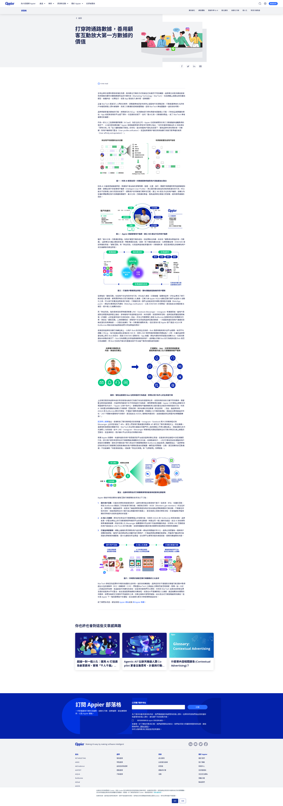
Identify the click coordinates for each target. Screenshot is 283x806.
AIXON (77, 786)
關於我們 (202, 758)
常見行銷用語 (255, 10)
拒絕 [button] (182, 801)
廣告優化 (192, 10)
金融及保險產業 (122, 766)
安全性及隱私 (203, 774)
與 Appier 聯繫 (139, 602)
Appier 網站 (124, 602)
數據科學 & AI (213, 10)
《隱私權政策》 (157, 792)
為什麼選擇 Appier (28, 3)
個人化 (245, 10)
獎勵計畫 (202, 778)
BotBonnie (79, 778)
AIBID (77, 762)
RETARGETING (80, 758)
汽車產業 (120, 774)
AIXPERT (78, 770)
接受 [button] (175, 801)
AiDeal (77, 782)
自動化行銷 (235, 10)
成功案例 (161, 758)
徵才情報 (202, 762)
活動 (160, 774)
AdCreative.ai (79, 766)
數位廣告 (225, 10)
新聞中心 (202, 766)
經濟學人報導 (103, 421)
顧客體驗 (202, 10)
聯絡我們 (273, 4)
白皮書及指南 (163, 762)
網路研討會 (162, 770)
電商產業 (120, 758)
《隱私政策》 (144, 726)
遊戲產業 (120, 770)
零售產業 (120, 762)
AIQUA (77, 774)
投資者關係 (90, 3)
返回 (80, 18)
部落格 (24, 10)
